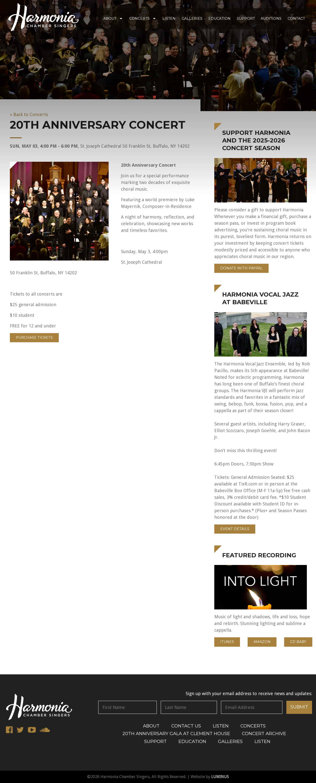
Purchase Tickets (34, 337)
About (109, 18)
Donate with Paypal (241, 268)
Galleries (192, 18)
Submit (299, 707)
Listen (169, 18)
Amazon (262, 642)
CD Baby (298, 642)
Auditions (271, 18)
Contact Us (186, 726)
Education (219, 18)
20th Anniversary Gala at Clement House (176, 733)
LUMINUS (220, 776)
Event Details (234, 529)
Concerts (139, 18)
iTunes (227, 642)
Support (246, 18)
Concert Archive (264, 733)
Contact (296, 18)
